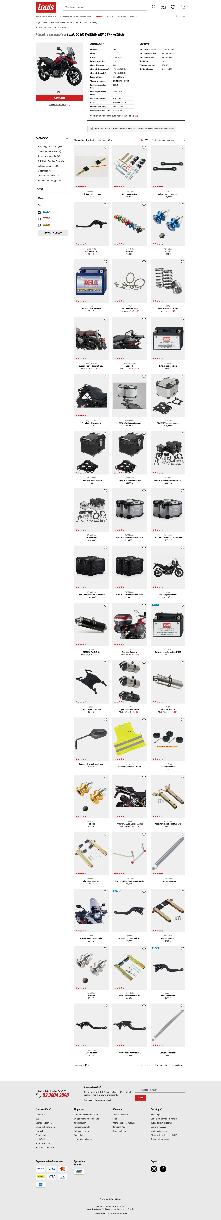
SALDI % (46, 218)
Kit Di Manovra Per (129, 194)
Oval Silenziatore (168, 709)
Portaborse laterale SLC (91, 423)
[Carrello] (182, 7)
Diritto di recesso (158, 1127)
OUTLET (46, 225)
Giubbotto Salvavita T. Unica (129, 767)
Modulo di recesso (159, 1131)
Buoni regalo (41, 1135)
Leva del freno (91, 1053)
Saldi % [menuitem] (99, 16)
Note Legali (156, 1114)
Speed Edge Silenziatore (168, 595)
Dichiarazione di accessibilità (164, 1135)
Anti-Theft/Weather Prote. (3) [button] (51, 161)
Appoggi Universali (168, 938)
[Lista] (146, 140)
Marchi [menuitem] (110, 16)
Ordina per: (157, 140)
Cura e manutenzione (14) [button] (49, 151)
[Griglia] (142, 139)
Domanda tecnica (44, 1123)
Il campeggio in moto (83, 1139)
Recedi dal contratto (45, 1147)
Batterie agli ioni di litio (168, 366)
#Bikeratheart (80, 1123)
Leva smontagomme (168, 881)
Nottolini (129, 251)
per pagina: (102, 140)
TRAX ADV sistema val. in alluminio (129, 538)
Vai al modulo (169, 129)
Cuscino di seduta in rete (91, 709)
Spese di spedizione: (94, 1209)
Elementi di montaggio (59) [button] (50, 180)
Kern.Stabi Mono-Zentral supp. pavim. (130, 881)
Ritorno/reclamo (43, 1143)
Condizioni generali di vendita (164, 1119)
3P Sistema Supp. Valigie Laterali (130, 824)
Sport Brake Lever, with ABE (130, 1053)
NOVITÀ (46, 212)
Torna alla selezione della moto (52, 27)
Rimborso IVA (118, 1127)
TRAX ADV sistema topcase (130, 423)
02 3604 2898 (55, 1095)
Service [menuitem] (133, 16)
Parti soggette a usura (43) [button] (50, 146)
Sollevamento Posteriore (168, 194)
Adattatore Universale (91, 881)
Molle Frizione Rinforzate (168, 309)
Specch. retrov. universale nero (91, 764)
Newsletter (40, 1131)
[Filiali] (153, 7)
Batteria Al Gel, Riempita (91, 309)
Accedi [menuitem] (182, 16)
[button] (143, 7)
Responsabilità (119, 1131)
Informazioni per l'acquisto (124, 1123)
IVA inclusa (117, 1206)
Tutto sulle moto (81, 1131)
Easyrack (129, 366)
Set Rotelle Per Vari (168, 767)
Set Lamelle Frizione (129, 309)
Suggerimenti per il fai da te (86, 1119)
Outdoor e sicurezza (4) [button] (48, 166)
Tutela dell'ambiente (160, 1139)
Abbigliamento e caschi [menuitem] (46, 16)
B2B (37, 1119)
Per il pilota (79, 1135)
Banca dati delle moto (45, 1127)
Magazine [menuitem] (121, 16)
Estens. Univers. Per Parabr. (91, 938)
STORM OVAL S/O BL (91, 652)
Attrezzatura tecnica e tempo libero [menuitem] (76, 16)
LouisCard (40, 1139)
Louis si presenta (120, 1114)
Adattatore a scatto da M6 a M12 (168, 824)
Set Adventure (91, 538)
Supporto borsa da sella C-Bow (91, 366)
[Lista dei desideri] (173, 7)
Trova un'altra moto (57, 104)
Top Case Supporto (129, 652)
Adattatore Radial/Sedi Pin (129, 996)
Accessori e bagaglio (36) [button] (49, 156)
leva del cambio (91, 251)
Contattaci (40, 1114)
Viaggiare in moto (82, 1127)
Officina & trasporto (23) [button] (48, 176)
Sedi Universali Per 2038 (91, 194)
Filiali (114, 1119)
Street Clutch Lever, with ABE (129, 938)
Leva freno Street (168, 996)
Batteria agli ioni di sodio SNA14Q (168, 652)
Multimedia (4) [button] (44, 171)
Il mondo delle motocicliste (86, 1114)
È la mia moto (59, 98)
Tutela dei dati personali (161, 1123)
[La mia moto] (163, 7)
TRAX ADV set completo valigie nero (168, 480)
